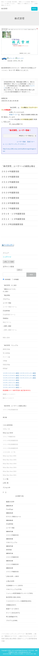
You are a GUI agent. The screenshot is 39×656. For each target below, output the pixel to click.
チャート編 (6, 357)
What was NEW (8, 433)
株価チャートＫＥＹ (9, 394)
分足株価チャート (14, 585)
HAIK (35, 653)
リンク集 (5, 479)
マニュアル (25, 638)
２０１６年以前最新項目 (10, 440)
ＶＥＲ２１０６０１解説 (11, 375)
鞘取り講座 (6, 337)
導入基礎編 (6, 353)
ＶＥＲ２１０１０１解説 (28, 375)
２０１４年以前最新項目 (10, 444)
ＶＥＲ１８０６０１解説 (11, 387)
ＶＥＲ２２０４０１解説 (11, 373)
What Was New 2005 (9, 459)
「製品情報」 (7, 295)
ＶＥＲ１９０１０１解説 (11, 382)
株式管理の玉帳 (13, 597)
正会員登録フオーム (9, 314)
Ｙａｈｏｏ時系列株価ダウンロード (19, 593)
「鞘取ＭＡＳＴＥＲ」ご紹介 (13, 636)
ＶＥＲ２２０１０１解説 (28, 373)
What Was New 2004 (9, 463)
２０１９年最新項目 (10, 198)
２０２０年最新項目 (10, 193)
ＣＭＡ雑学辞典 (8, 425)
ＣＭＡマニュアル (11, 542)
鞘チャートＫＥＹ (8, 398)
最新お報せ (9, 638)
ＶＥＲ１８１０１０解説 (11, 385)
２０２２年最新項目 (10, 182)
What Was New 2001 (9, 475)
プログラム (6, 299)
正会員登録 (6, 310)
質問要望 (32, 638)
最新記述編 (6, 349)
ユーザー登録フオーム (10, 307)
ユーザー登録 (21, 141)
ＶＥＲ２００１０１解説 (28, 378)
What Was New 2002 (9, 471)
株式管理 (4, 8)
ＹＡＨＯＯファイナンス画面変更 (18, 601)
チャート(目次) (13, 613)
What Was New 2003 (9, 467)
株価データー (13, 114)
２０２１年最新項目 (12, 571)
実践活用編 (6, 364)
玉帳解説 (11, 605)
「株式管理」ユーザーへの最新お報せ (15, 406)
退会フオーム (7, 322)
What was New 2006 (9, 456)
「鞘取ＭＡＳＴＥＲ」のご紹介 (10, 290)
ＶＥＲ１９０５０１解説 (11, 380)
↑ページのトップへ (7, 634)
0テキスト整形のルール (13, 516)
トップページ (19, 634)
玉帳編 (5, 360)
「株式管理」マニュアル (10, 345)
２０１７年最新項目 (10, 208)
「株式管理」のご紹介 (10, 285)
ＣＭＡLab (14, 650)
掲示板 (5, 417)
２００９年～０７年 (9, 452)
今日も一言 (6, 429)
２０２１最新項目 (9, 187)
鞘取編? (5, 368)
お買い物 (5, 483)
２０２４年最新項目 (10, 171)
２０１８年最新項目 (10, 203)
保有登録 (9, 549)
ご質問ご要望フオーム (10, 330)
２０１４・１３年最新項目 (13, 219)
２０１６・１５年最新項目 (13, 214)
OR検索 (16, 279)
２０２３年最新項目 (10, 177)
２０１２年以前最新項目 (12, 224)
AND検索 (8, 279)
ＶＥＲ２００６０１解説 (11, 378)
